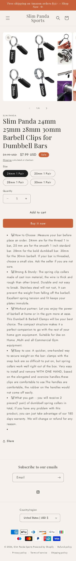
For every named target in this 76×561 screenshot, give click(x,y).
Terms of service (39, 552)
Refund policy (64, 546)
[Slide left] (29, 108)
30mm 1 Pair (42, 182)
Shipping (7, 160)
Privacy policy (19, 552)
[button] (8, 18)
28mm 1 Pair (15, 182)
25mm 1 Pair (42, 173)
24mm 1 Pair (15, 173)
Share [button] (10, 441)
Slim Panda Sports (23, 546)
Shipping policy (59, 552)
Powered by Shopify (43, 546)
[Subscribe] (59, 477)
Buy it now (38, 223)
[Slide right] (46, 108)
